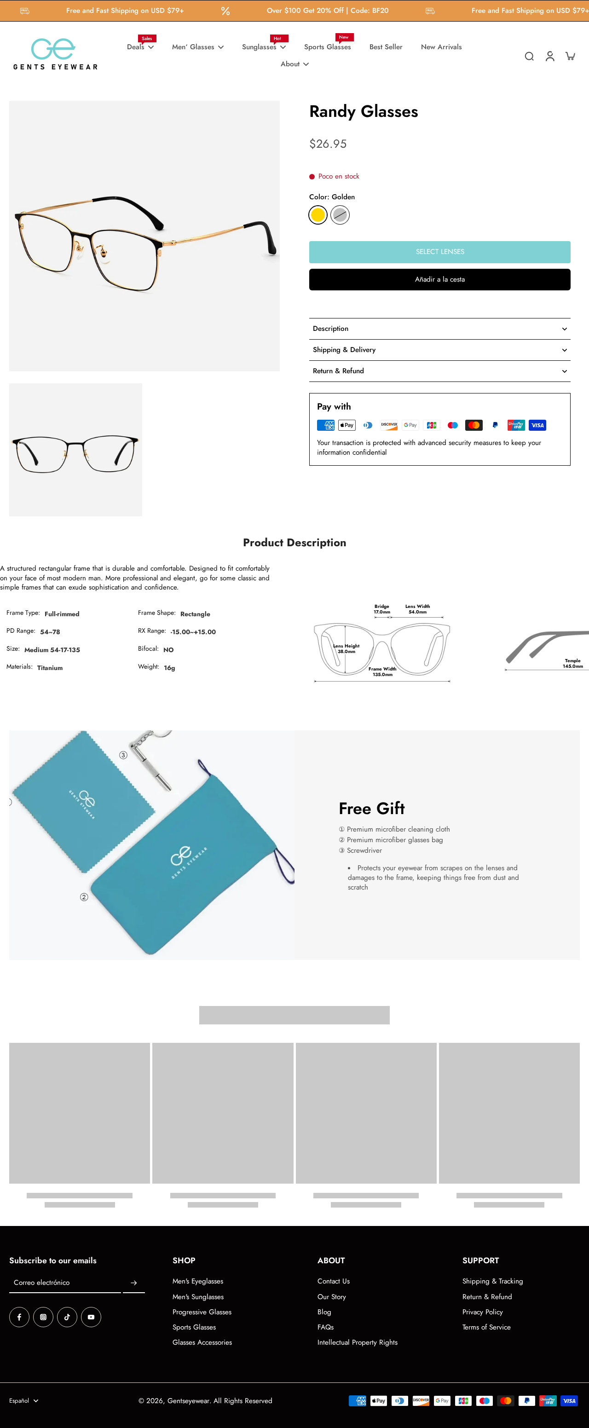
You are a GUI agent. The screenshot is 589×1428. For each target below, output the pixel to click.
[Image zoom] (144, 236)
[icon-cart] (570, 55)
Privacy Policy (482, 1312)
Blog (324, 1312)
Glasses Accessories (202, 1342)
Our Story (332, 1297)
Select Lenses (440, 252)
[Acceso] (549, 56)
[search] (529, 55)
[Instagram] (43, 1317)
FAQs (326, 1327)
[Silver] (340, 215)
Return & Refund (487, 1297)
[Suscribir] (134, 1283)
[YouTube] (91, 1317)
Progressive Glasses (202, 1312)
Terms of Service (486, 1327)
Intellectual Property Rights (358, 1342)
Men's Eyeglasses (198, 1281)
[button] (440, 279)
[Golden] (318, 215)
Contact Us (334, 1281)
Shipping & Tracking (492, 1281)
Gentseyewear (188, 1401)
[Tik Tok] (67, 1317)
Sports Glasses (194, 1327)
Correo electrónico (41, 1283)
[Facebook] (19, 1317)
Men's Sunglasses (198, 1297)
